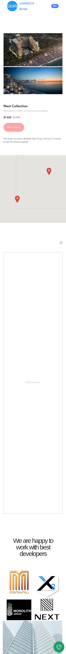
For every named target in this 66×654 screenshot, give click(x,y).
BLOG (23, 9)
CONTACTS (27, 3)
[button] (49, 171)
